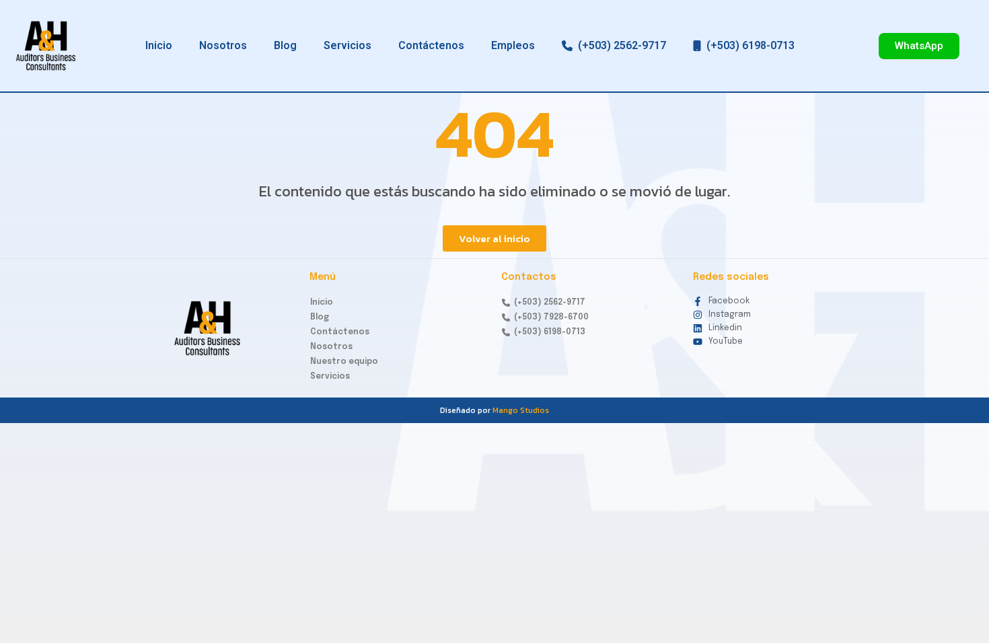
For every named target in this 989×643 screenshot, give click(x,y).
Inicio (158, 45)
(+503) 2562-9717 (619, 45)
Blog (285, 45)
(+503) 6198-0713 (748, 45)
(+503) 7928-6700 (549, 317)
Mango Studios (520, 410)
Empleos (513, 45)
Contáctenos (431, 45)
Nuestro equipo (344, 362)
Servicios (347, 45)
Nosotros (223, 45)
